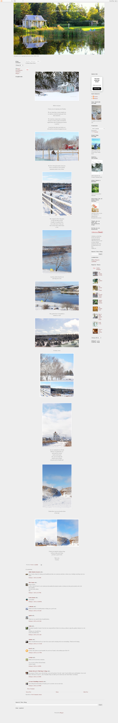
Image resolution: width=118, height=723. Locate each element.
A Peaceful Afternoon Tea (100, 295)
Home (57, 692)
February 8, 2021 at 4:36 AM (35, 610)
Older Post (85, 692)
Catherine (31, 606)
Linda (30, 626)
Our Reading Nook (100, 308)
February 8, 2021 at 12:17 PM (35, 652)
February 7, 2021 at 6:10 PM (35, 577)
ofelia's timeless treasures (34, 572)
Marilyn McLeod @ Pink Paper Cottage (38, 671)
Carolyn (31, 657)
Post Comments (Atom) (36, 694)
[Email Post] (41, 564)
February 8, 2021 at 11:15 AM (35, 643)
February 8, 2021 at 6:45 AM (35, 621)
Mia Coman (31, 582)
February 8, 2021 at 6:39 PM (35, 685)
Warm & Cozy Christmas (100, 331)
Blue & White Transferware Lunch (100, 316)
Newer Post (28, 692)
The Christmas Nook (100, 274)
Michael (96, 98)
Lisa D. (30, 648)
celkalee (30, 639)
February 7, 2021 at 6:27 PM (35, 592)
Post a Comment (30, 688)
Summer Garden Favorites (100, 302)
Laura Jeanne (32, 597)
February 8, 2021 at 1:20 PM (35, 666)
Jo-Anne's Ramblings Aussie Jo (36, 681)
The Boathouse (100, 281)
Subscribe (97, 88)
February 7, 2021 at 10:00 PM (35, 601)
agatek (30, 615)
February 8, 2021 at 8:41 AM (35, 634)
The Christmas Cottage (100, 288)
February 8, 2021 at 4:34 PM (35, 676)
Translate (96, 132)
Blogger (61, 712)
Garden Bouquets (98, 268)
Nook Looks (99, 323)
